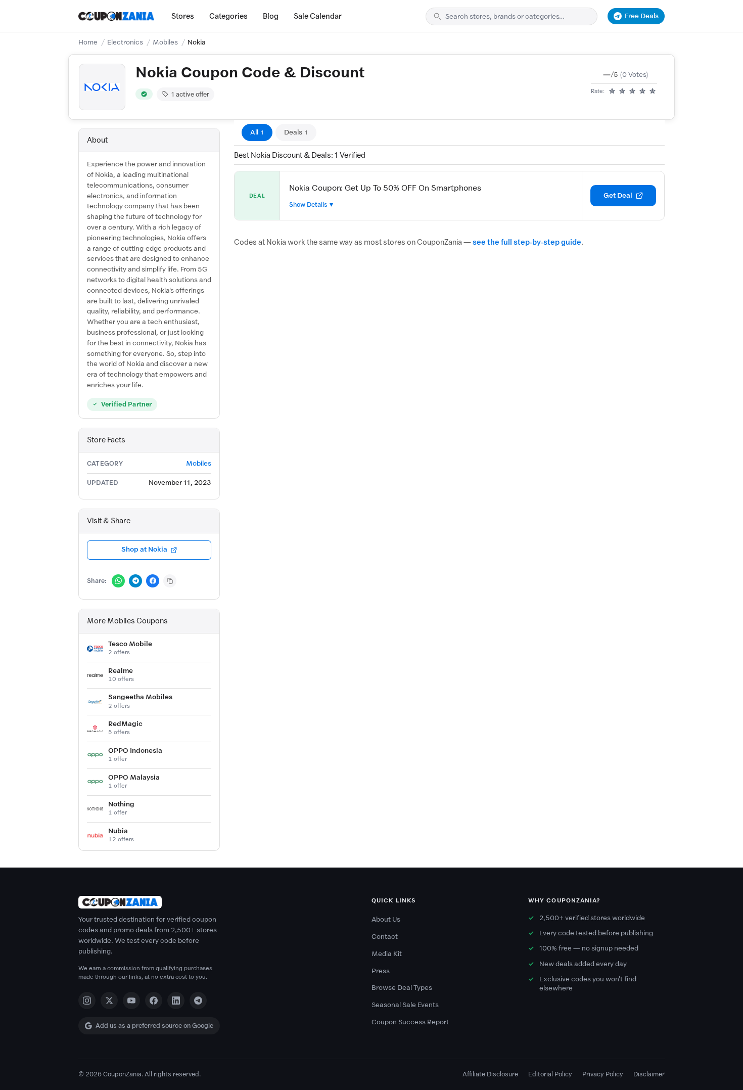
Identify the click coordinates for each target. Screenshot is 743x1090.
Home (88, 42)
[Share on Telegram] (135, 580)
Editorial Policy (550, 1074)
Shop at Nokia (144, 549)
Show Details (308, 204)
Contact (385, 936)
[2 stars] (622, 91)
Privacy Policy (602, 1074)
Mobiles (165, 42)
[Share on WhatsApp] (118, 580)
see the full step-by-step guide (527, 242)
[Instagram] (87, 1000)
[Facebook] (153, 1000)
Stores (182, 16)
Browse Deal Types (402, 987)
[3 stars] (632, 91)
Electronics (125, 42)
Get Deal (617, 195)
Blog (270, 16)
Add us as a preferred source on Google (154, 1025)
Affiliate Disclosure (490, 1074)
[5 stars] (652, 91)
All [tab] (257, 132)
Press (381, 971)
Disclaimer (649, 1074)
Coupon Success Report (410, 1022)
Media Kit (387, 954)
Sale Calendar (318, 16)
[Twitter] (109, 1000)
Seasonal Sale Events (405, 1005)
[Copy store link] (169, 580)
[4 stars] (642, 91)
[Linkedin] (175, 1000)
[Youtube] (131, 1000)
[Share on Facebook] (152, 580)
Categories (228, 16)
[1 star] (612, 91)
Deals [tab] (296, 132)
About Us (386, 919)
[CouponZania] (214, 902)
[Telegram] (198, 1000)
